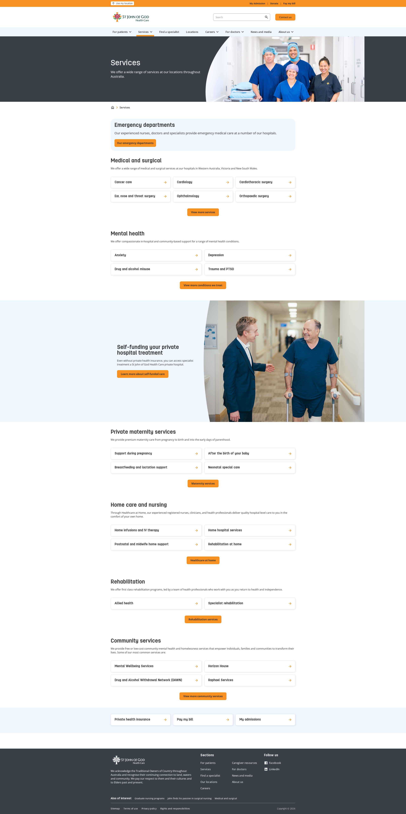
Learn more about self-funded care (143, 374)
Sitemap (115, 808)
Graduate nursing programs (149, 798)
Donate (274, 3)
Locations (192, 32)
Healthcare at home (203, 560)
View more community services (203, 696)
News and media (261, 32)
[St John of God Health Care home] (129, 760)
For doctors (233, 32)
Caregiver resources (244, 763)
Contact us (285, 17)
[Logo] (131, 17)
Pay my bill (289, 3)
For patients (120, 32)
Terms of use (131, 808)
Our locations (208, 782)
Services (143, 32)
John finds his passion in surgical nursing (190, 798)
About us (284, 32)
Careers (210, 32)
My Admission (257, 3)
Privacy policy (149, 808)
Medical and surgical (226, 798)
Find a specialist (169, 32)
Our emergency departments (135, 143)
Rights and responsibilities (175, 808)
